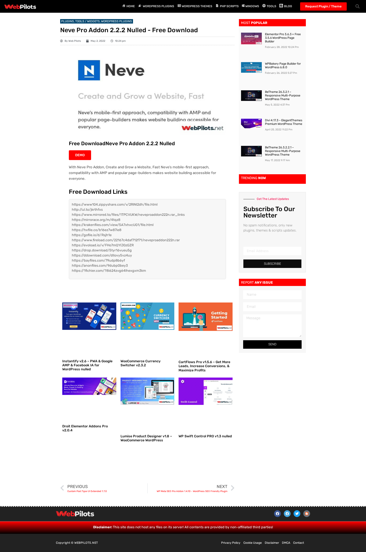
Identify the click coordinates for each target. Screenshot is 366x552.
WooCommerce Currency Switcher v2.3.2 (141, 363)
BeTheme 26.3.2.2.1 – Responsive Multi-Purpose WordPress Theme (282, 151)
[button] (357, 6)
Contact (298, 543)
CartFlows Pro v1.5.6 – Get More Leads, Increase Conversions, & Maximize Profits (204, 366)
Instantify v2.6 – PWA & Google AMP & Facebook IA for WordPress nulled (87, 365)
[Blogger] (306, 513)
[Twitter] (297, 513)
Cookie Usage (252, 543)
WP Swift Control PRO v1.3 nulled (205, 436)
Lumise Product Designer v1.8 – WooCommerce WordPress (146, 438)
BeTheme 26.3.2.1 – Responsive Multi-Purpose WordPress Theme (282, 95)
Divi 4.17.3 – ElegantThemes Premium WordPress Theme (283, 122)
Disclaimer (272, 543)
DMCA (286, 543)
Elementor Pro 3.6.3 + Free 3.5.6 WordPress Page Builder (283, 37)
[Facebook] (277, 513)
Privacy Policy (230, 543)
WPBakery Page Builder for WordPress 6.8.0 (283, 65)
